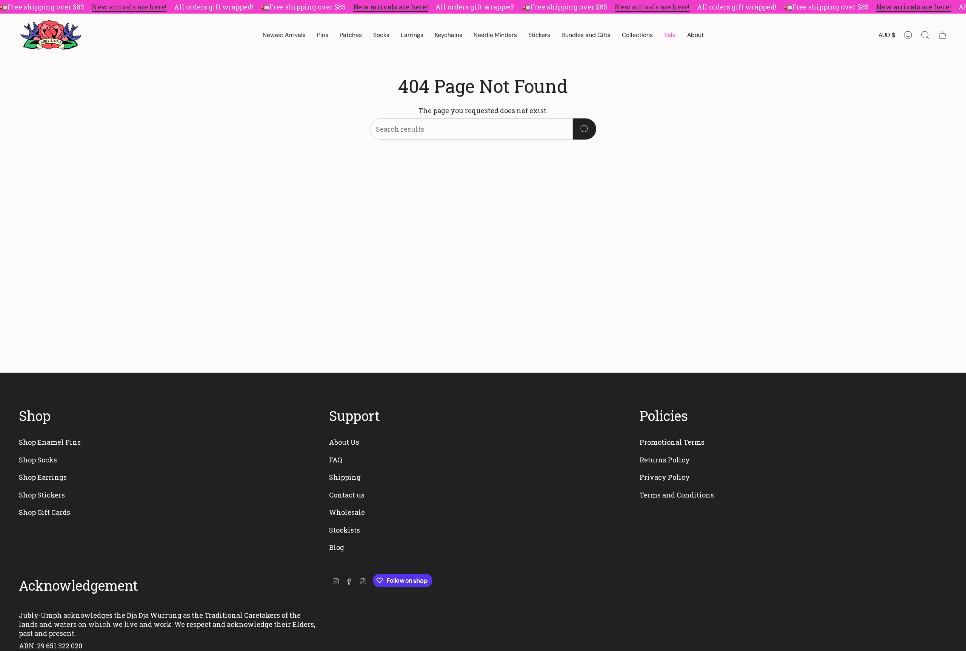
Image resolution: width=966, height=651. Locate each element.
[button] (322, 35)
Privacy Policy (665, 477)
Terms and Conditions (677, 494)
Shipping (345, 477)
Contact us (347, 494)
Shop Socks (38, 459)
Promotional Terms (672, 442)
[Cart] (942, 35)
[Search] (584, 129)
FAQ (335, 459)
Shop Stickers (42, 494)
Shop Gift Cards (44, 512)
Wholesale (347, 512)
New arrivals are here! (129, 6)
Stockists (344, 529)
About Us (344, 442)
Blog (336, 547)
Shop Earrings (43, 477)
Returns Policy (665, 459)
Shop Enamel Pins (50, 442)
